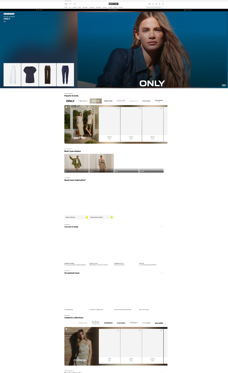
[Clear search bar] (162, 7)
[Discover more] (79, 124)
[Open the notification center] (156, 4)
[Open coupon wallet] (149, 4)
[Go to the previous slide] (223, 85)
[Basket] (163, 4)
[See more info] (79, 107)
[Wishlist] (159, 4)
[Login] (153, 4)
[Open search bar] (147, 7)
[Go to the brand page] (39, 49)
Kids (74, 3)
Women (66, 3)
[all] (115, 101)
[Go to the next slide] (225, 85)
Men (71, 3)
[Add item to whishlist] (118, 108)
